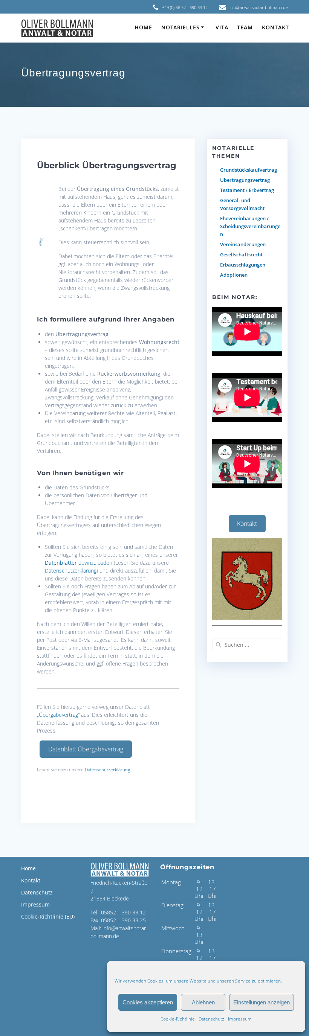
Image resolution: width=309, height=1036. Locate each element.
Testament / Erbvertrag (247, 190)
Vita (222, 27)
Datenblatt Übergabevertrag (85, 749)
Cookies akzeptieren (147, 1002)
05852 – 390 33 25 (123, 920)
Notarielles (180, 27)
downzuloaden (78, 562)
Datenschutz (211, 1019)
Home (143, 27)
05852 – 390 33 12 (123, 912)
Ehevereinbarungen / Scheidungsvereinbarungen (250, 226)
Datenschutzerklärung (70, 570)
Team (245, 27)
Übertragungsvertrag (245, 180)
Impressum (240, 1019)
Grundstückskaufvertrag (248, 169)
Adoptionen (234, 274)
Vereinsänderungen (243, 244)
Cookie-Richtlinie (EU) (48, 916)
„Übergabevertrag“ (58, 714)
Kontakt (275, 27)
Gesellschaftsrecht (241, 254)
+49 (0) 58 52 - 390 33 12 (185, 7)
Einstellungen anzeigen (261, 1002)
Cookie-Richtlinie (178, 1019)
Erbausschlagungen (242, 264)
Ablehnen (203, 1002)
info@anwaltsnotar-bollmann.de (258, 7)
